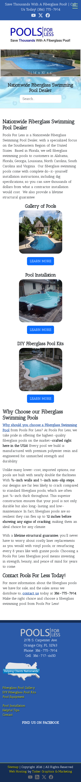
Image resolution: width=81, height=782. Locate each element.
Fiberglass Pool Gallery (19, 688)
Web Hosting (18, 771)
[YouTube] (30, 777)
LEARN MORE (40, 261)
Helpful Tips (11, 710)
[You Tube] (33, 15)
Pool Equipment (13, 697)
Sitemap (13, 767)
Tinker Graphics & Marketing (52, 771)
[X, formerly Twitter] (40, 15)
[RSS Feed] (37, 777)
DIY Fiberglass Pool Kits (19, 692)
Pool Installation (14, 706)
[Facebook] (48, 15)
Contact (8, 715)
